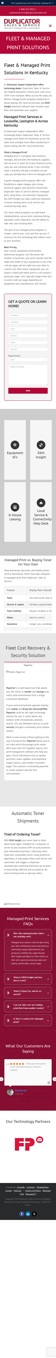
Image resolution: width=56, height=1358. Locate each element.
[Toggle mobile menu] (50, 25)
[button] (28, 935)
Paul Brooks (21, 1090)
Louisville (21, 1187)
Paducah (17, 1191)
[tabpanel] (28, 724)
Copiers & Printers (33, 1191)
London (8, 1191)
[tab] (28, 665)
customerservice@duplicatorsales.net (28, 12)
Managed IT (31, 1194)
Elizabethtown (43, 1187)
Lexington (31, 1187)
